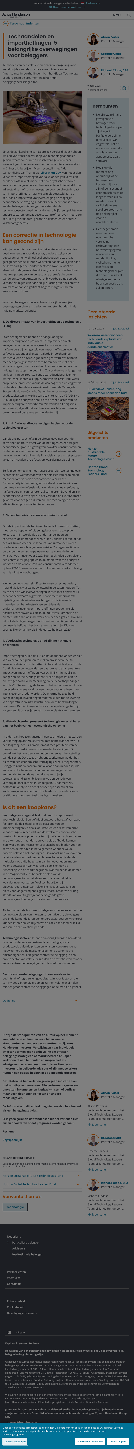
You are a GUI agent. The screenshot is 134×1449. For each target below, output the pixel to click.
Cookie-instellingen (15, 1441)
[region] (67, 1436)
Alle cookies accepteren (90, 1441)
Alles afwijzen (118, 1441)
